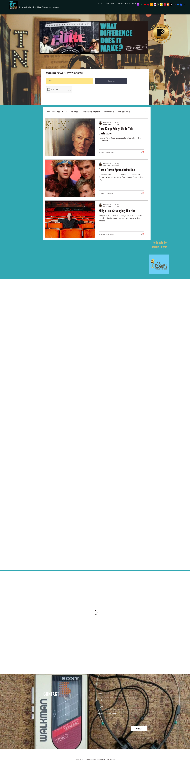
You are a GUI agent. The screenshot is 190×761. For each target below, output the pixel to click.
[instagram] (175, 4)
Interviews (109, 112)
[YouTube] (145, 4)
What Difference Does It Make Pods (61, 112)
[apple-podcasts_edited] (138, 4)
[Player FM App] (165, 4)
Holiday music (125, 112)
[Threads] (184, 4)
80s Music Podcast (91, 112)
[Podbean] (158, 4)
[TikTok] (171, 4)
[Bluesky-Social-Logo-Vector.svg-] (181, 4)
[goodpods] (161, 4)
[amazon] (151, 4)
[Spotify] (142, 4)
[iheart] (148, 4)
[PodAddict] (168, 4)
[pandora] (155, 4)
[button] (145, 112)
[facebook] (178, 4)
